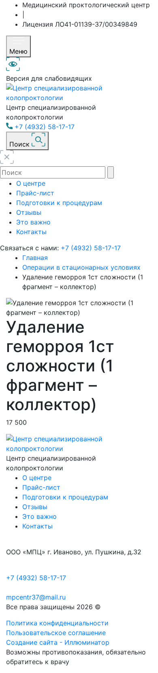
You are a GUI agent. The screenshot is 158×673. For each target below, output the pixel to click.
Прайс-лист (35, 193)
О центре (30, 183)
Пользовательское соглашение (56, 633)
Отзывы (28, 212)
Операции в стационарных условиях (81, 267)
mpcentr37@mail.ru (36, 597)
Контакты (31, 232)
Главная (35, 258)
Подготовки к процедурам (59, 203)
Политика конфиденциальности (57, 623)
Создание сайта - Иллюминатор (57, 642)
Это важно (33, 222)
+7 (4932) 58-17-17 (45, 127)
